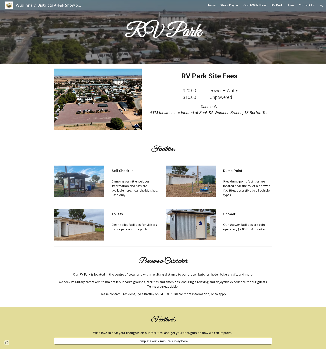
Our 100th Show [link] (255, 5)
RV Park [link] (277, 5)
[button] (321, 5)
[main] (163, 32)
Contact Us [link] (307, 5)
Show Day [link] (227, 5)
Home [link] (211, 5)
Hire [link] (291, 5)
